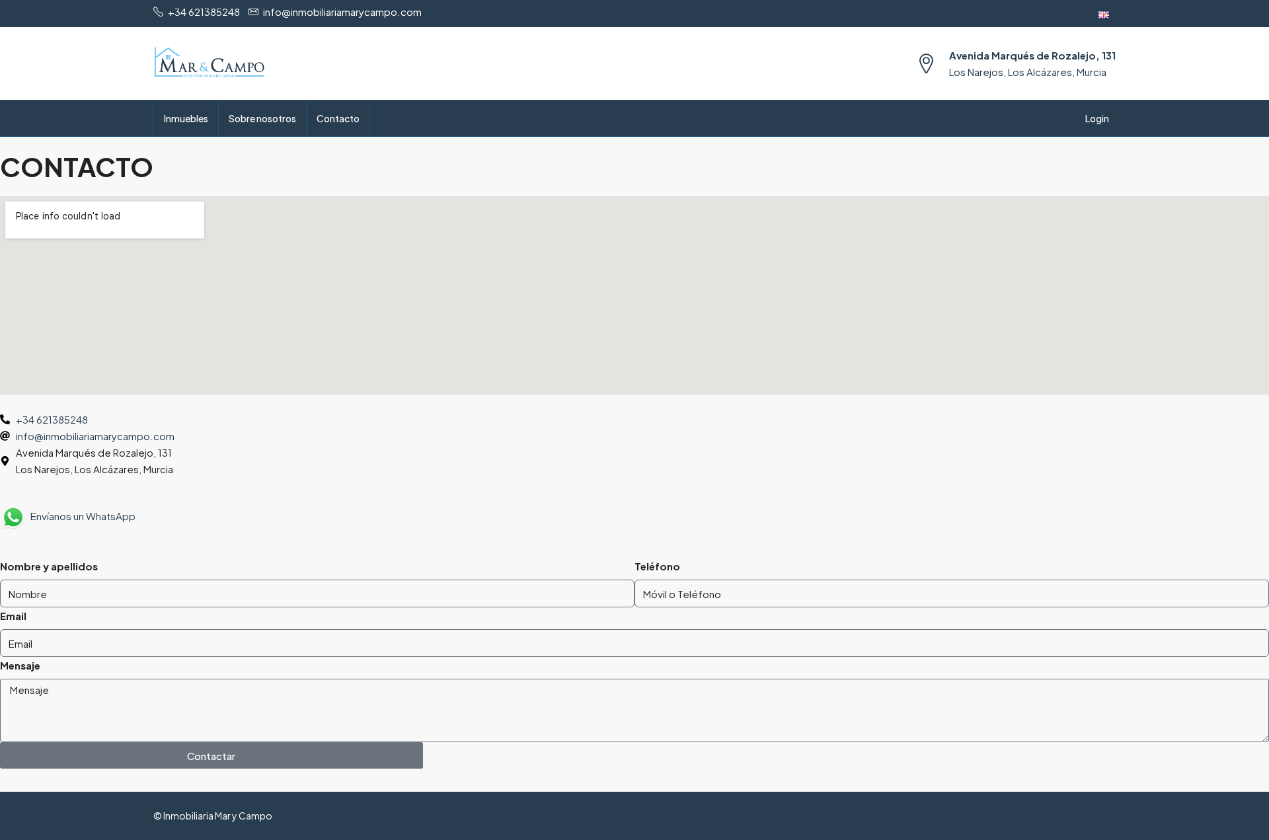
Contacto (338, 118)
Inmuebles (186, 118)
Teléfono (657, 566)
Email (13, 615)
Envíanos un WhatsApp (80, 516)
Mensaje (20, 665)
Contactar (211, 755)
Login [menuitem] (1097, 118)
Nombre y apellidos (49, 566)
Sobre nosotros (262, 118)
